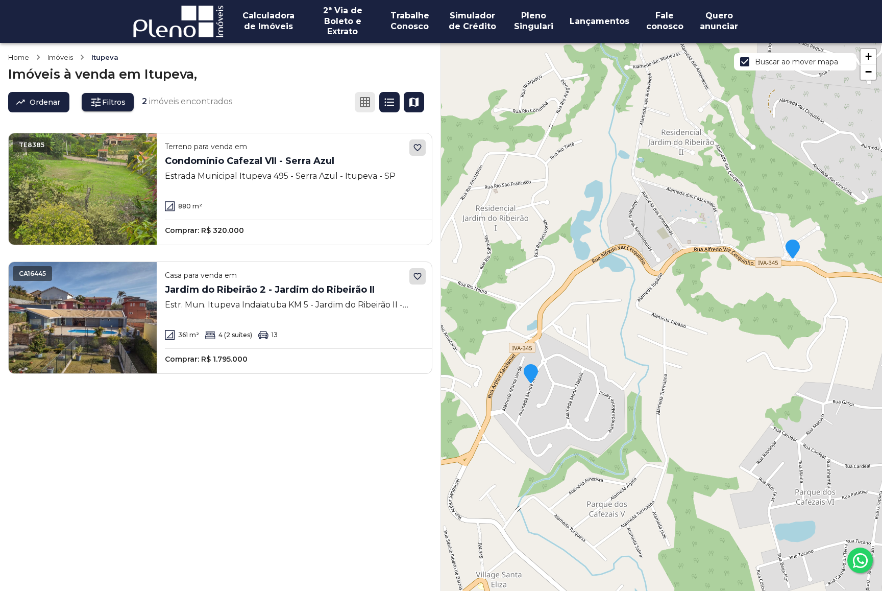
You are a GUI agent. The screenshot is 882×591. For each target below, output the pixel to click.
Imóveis (60, 57)
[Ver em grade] (365, 102)
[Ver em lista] (389, 102)
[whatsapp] (860, 560)
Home (18, 57)
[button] (793, 250)
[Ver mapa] (414, 102)
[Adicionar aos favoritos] (417, 147)
